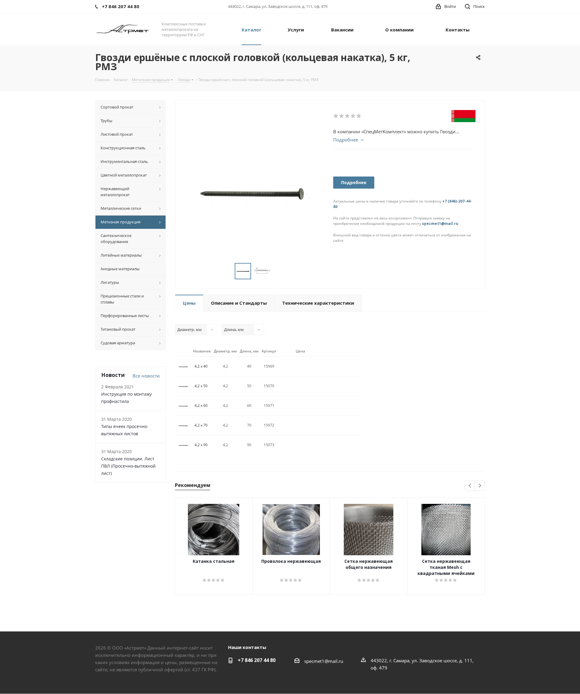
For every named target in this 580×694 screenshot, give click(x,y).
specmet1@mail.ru (440, 223)
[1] (336, 116)
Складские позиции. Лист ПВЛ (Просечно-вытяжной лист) (128, 466)
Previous (470, 486)
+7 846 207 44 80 (257, 660)
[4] (353, 116)
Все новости (146, 376)
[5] (359, 116)
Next (480, 486)
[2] (342, 116)
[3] (347, 116)
